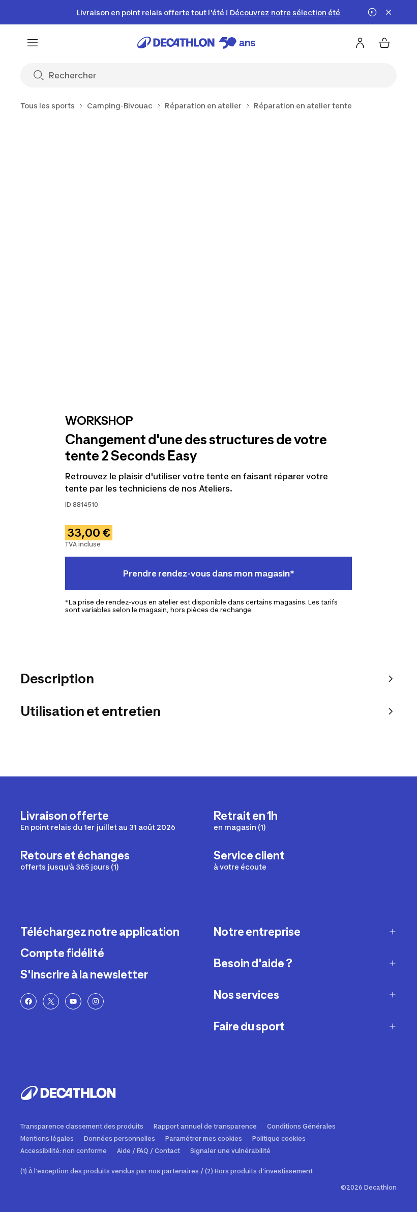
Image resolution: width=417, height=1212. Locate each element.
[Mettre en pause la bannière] (372, 12)
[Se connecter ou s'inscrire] (360, 43)
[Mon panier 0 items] (384, 43)
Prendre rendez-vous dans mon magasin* (208, 573)
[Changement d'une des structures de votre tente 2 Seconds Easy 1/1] (208, 260)
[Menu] (32, 43)
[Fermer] (388, 12)
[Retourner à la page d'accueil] (196, 43)
